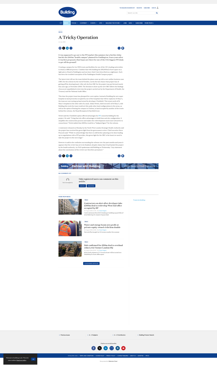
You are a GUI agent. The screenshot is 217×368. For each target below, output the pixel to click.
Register (139, 8)
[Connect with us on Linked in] (105, 348)
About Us (133, 355)
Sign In (154, 8)
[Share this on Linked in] (67, 48)
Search (156, 13)
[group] (149, 23)
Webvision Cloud (113, 361)
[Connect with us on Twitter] (99, 348)
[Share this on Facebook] (60, 48)
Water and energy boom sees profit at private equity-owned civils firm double (102, 226)
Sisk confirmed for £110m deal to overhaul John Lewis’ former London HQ (103, 246)
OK (33, 359)
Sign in (101, 45)
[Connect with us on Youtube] (123, 348)
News (60, 32)
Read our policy (21, 360)
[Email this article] (70, 48)
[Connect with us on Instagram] (117, 348)
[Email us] (111, 348)
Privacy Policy (110, 355)
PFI (99, 116)
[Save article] (122, 48)
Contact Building (122, 355)
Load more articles (91, 263)
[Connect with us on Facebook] (93, 348)
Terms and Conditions (87, 355)
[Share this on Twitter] (63, 48)
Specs (147, 355)
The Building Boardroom (127, 8)
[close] (124, 45)
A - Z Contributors (119, 335)
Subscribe (147, 8)
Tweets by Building (139, 200)
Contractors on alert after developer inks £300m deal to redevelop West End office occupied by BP (103, 205)
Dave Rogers (102, 210)
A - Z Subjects (93, 335)
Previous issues (65, 335)
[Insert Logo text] (67, 17)
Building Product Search (146, 335)
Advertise (141, 355)
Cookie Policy (100, 355)
